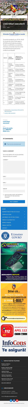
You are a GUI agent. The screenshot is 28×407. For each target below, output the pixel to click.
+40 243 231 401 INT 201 (6, 376)
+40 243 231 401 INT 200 (6, 372)
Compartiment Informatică (17, 110)
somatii (6, 113)
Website (5, 188)
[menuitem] (14, 209)
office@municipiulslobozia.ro (10, 396)
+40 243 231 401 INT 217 (6, 380)
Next (4, 126)
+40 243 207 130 (4, 365)
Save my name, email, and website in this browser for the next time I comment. (14, 196)
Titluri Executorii (8, 111)
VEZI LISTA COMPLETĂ (6, 383)
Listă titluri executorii (6, 122)
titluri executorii (11, 113)
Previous (5, 120)
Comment (6, 159)
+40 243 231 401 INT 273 (6, 369)
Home (4, 27)
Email (4, 182)
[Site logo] (14, 12)
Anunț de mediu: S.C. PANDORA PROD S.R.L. (8, 129)
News (8, 27)
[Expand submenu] (25, 212)
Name (4, 176)
